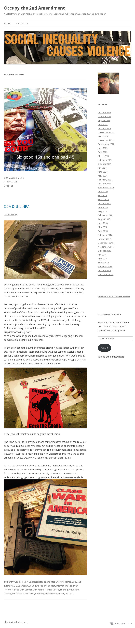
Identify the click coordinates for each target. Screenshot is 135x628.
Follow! (104, 347)
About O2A (22, 23)
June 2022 (103, 148)
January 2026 (104, 112)
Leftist (48, 589)
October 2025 (104, 116)
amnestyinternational (58, 585)
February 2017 (105, 234)
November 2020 (106, 187)
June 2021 (103, 171)
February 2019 (105, 215)
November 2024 (106, 132)
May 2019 (102, 211)
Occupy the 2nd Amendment (34, 8)
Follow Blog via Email (109, 314)
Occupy (7, 593)
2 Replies (8, 185)
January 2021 (104, 183)
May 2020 (102, 195)
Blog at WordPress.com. (15, 622)
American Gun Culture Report (31, 585)
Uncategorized (36, 581)
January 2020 (104, 203)
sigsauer (49, 593)
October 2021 (104, 163)
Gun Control (26, 589)
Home (7, 23)
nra (77, 589)
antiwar (74, 585)
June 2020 (103, 191)
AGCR (13, 585)
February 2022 (105, 159)
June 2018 (103, 223)
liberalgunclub (67, 589)
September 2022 (106, 144)
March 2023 (103, 136)
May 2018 (102, 227)
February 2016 (105, 266)
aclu (75, 581)
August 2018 (104, 219)
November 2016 (106, 246)
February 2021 (105, 179)
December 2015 (105, 274)
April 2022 (103, 152)
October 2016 (104, 250)
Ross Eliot (29, 593)
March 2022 (103, 155)
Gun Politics (38, 589)
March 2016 (103, 262)
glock (16, 589)
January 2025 (104, 128)
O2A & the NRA (16, 206)
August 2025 (104, 120)
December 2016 (105, 242)
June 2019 (103, 207)
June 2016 (103, 258)
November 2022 (106, 140)
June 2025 (103, 124)
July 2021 (102, 167)
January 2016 (104, 270)
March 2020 (103, 199)
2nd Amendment (64, 581)
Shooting (39, 593)
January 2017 (104, 238)
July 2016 (102, 254)
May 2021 (102, 175)
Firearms (8, 589)
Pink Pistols (18, 593)
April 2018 (103, 231)
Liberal (56, 589)
